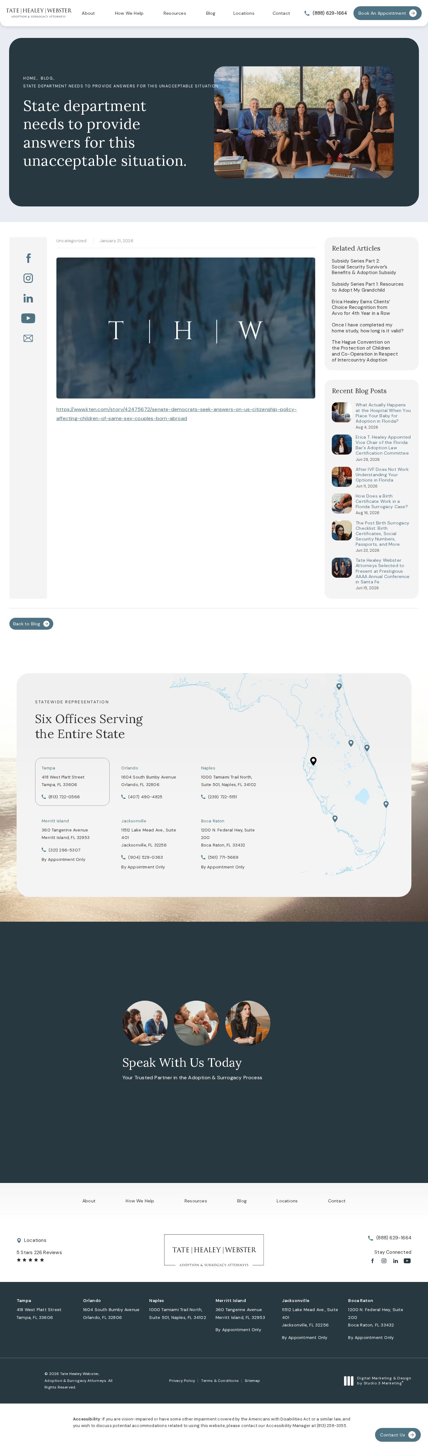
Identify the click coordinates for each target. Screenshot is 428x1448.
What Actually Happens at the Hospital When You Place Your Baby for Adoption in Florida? (383, 413)
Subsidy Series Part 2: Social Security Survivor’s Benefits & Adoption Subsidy (364, 267)
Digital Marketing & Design (384, 1381)
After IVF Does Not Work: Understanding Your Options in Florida (383, 475)
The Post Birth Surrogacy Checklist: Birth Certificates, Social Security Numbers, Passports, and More (382, 533)
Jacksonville (133, 821)
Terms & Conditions (220, 1380)
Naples (208, 768)
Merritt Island (55, 821)
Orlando (129, 768)
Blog (211, 13)
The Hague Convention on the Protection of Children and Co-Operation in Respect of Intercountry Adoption (365, 351)
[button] (28, 258)
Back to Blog (26, 624)
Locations (243, 13)
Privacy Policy (182, 1380)
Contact (281, 13)
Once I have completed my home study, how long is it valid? (368, 328)
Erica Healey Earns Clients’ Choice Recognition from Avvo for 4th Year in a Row (361, 308)
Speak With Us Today (182, 1062)
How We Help (129, 13)
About (88, 13)
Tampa (48, 768)
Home (29, 78)
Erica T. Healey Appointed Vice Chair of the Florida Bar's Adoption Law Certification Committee (383, 445)
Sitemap (252, 1380)
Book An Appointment (382, 13)
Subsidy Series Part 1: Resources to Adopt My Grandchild (368, 287)
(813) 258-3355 (331, 1425)
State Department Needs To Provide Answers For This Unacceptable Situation (121, 86)
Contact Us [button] (392, 1435)
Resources (175, 13)
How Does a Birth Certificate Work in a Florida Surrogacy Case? (382, 501)
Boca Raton (213, 821)
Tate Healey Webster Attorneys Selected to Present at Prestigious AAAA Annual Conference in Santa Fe (383, 571)
